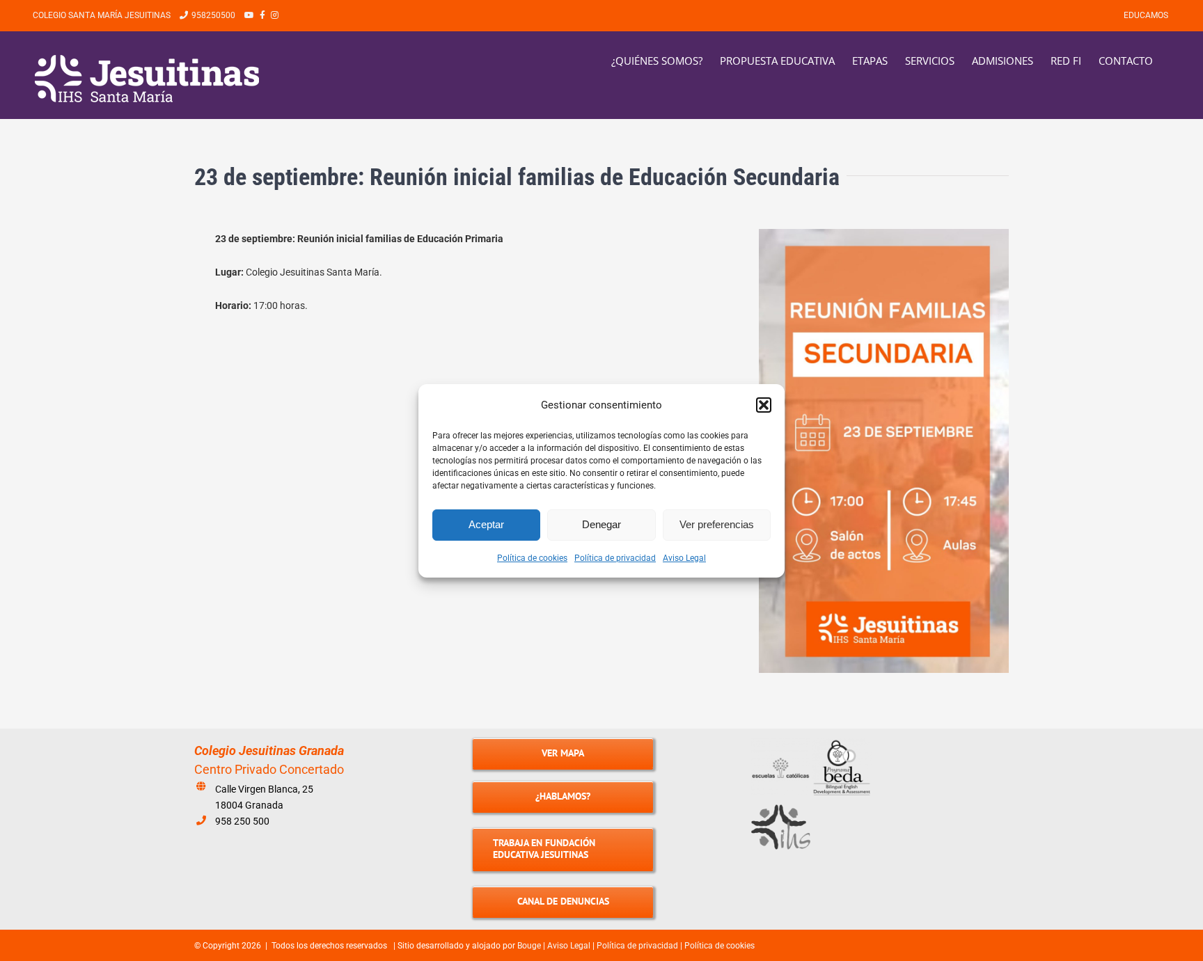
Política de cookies (532, 558)
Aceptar (486, 524)
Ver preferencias (716, 524)
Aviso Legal (684, 558)
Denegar (601, 524)
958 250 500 (242, 821)
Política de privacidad (615, 558)
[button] (764, 405)
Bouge (529, 946)
